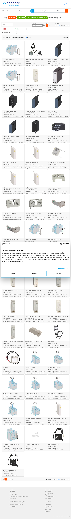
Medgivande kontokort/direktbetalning (19, 496)
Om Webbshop (48, 490)
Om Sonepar (48, 501)
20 (57, 25)
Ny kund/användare (49, 496)
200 (67, 25)
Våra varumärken (49, 498)
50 (60, 25)
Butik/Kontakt (13, 490)
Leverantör (47, 511)
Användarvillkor (48, 491)
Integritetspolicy (49, 493)
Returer (11, 493)
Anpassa (34, 273)
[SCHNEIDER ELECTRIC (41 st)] (17, 29)
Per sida (57, 23)
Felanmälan (12, 491)
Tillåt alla (58, 273)
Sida (47, 23)
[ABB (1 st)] (4, 29)
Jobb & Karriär (48, 509)
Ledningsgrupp (48, 506)
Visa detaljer (62, 268)
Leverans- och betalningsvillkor (17, 503)
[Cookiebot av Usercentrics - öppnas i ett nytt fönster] (62, 244)
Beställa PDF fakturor (15, 495)
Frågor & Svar (13, 498)
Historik (47, 503)
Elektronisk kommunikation (16, 504)
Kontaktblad (48, 504)
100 (64, 25)
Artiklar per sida (50, 479)
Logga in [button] (65, 4)
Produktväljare (13, 506)
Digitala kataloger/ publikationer (17, 501)
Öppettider (47, 495)
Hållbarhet (47, 508)
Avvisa (13, 273)
